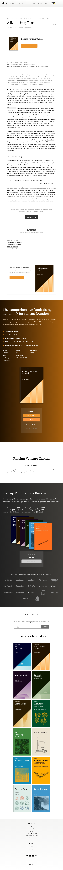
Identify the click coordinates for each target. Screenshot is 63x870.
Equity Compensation (9, 508)
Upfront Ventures (21, 115)
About (40, 3)
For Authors (31, 3)
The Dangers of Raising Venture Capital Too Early (37, 163)
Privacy (31, 849)
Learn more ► (31, 415)
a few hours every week (19, 117)
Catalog (22, 3)
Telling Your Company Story (15, 242)
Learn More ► (31, 217)
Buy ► (17, 277)
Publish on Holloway (31, 836)
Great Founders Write (28, 512)
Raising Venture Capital (14, 18)
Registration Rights (12, 246)
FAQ (31, 831)
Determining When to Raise (43, 18)
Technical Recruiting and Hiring (30, 510)
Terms (31, 847)
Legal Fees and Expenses (14, 244)
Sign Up (45, 627)
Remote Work (7, 510)
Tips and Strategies (12, 249)
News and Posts (31, 829)
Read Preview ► (31, 424)
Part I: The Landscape (28, 18)
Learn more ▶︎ (31, 561)
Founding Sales (7, 512)
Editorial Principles (31, 833)
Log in (46, 3)
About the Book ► (14, 281)
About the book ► (29, 46)
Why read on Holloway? (31, 428)
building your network (24, 148)
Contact (31, 838)
